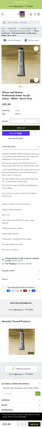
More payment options (16, 138)
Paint (3, 28)
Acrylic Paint (12, 28)
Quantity (5, 121)
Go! (38, 394)
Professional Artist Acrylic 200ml (19, 31)
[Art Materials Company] (21, 14)
